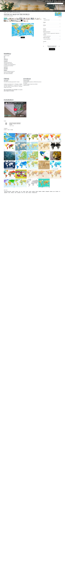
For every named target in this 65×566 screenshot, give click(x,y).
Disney (63, 1)
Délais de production (46, 31)
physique (51, 191)
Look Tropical (54, 0)
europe (9, 192)
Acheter (52, 49)
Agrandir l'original (60, 16)
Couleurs (44, 34)
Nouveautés (50, 1)
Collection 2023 (48, 0)
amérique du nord (34, 192)
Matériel (44, 28)
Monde (11, 12)
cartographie (47, 191)
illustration (40, 191)
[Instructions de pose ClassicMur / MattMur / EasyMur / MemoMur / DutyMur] (6, 124)
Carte (8, 12)
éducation (57, 191)
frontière (37, 191)
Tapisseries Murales (40, 0)
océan (15, 192)
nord (19, 191)
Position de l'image (46, 37)
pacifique (33, 191)
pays (54, 191)
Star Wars (59, 1)
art (59, 191)
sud (21, 191)
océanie (24, 191)
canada (30, 191)
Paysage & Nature (61, 0)
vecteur (27, 192)
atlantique (12, 192)
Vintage (55, 1)
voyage (27, 191)
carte (22, 192)
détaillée (43, 191)
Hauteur (44, 25)
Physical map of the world (7, 191)
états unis (30, 192)
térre (24, 192)
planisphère (18, 192)
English (62, 5)
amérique (16, 191)
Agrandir (23, 37)
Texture (46, 1)
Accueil (5, 12)
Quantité (44, 41)
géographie (5, 192)
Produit (44, 18)
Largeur (44, 22)
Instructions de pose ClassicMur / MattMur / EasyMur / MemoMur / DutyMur (15, 123)
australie (13, 191)
